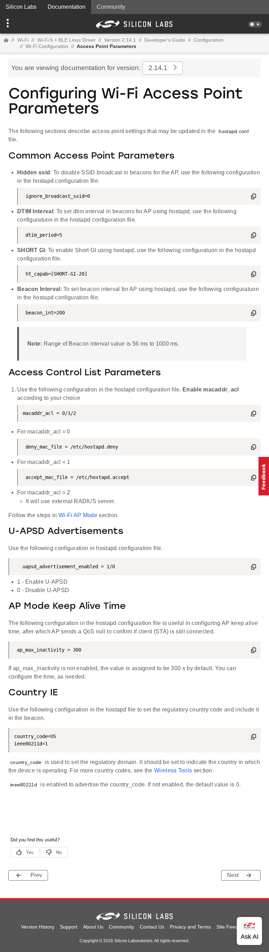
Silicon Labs (21, 7)
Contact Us (152, 927)
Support (68, 927)
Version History (37, 927)
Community (111, 7)
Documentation (66, 7)
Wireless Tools (173, 770)
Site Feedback (232, 927)
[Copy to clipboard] (253, 197)
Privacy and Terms (190, 927)
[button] (20, 24)
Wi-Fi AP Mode (77, 515)
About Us (93, 927)
